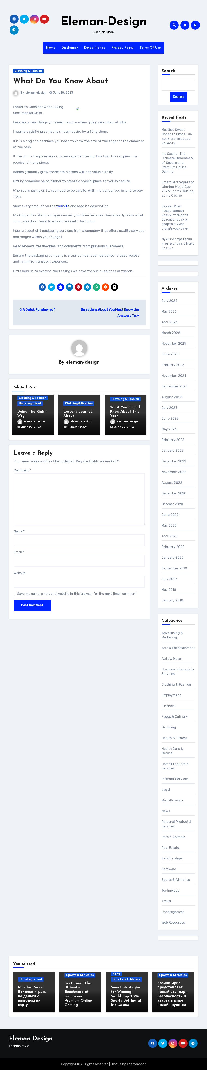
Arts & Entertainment (178, 648)
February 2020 (173, 547)
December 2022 (174, 461)
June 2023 (170, 418)
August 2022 (172, 483)
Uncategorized (30, 403)
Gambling (169, 727)
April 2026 (170, 322)
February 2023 (173, 440)
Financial (169, 706)
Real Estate (170, 848)
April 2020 (170, 536)
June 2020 (170, 515)
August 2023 (172, 397)
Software (169, 869)
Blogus (116, 1064)
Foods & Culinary (175, 717)
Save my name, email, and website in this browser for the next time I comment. (77, 594)
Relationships (172, 858)
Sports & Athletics (176, 880)
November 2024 (174, 376)
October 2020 (172, 504)
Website (20, 573)
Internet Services (175, 779)
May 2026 (169, 311)
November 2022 (174, 472)
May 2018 (169, 590)
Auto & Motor (172, 659)
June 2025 (170, 354)
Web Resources (173, 922)
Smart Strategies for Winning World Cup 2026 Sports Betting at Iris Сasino (126, 996)
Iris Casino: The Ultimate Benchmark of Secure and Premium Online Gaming (178, 162)
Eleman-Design (103, 22)
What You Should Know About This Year (125, 412)
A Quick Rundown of (38, 310)
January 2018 (172, 600)
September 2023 (174, 386)
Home (50, 47)
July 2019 (169, 579)
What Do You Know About (60, 81)
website (62, 206)
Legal (166, 790)
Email (19, 552)
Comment (22, 470)
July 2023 (169, 408)
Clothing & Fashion (28, 71)
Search (169, 71)
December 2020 (174, 493)
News (166, 811)
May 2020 (169, 525)
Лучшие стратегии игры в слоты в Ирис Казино (178, 243)
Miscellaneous (172, 800)
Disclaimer (69, 47)
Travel (166, 901)
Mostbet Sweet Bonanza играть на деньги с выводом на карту (32, 996)
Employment (171, 695)
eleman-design (35, 92)
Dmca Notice (95, 47)
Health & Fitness (174, 738)
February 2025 (173, 365)
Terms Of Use (150, 47)
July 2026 (169, 301)
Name (19, 531)
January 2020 (173, 557)
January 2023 (172, 450)
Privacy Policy (123, 47)
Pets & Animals (173, 837)
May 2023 (169, 429)
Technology (171, 890)
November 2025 (174, 343)
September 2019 (174, 568)
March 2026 (171, 333)
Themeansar (136, 1064)
